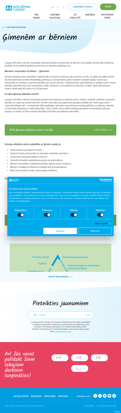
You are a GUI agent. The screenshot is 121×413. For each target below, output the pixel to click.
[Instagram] (114, 396)
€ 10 (58, 357)
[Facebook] (95, 396)
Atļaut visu (95, 231)
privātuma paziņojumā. (62, 331)
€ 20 (98, 357)
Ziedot (108, 7)
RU (63, 7)
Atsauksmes (89, 406)
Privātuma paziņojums (106, 406)
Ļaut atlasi (60, 231)
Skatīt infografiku (58, 276)
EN (58, 7)
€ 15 (78, 357)
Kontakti (63, 396)
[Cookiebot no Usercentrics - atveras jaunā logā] (101, 180)
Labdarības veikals (82, 7)
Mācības (90, 14)
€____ (79, 368)
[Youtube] (105, 396)
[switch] (47, 215)
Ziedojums (50, 396)
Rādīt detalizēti (101, 223)
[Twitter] (100, 396)
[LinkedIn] (109, 396)
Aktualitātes (20, 396)
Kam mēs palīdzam (16, 27)
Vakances (36, 396)
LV (52, 7)
